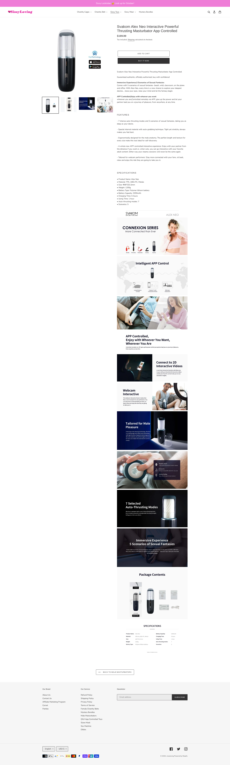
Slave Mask (85, 722)
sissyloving (170, 756)
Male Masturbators (88, 715)
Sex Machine (86, 726)
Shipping (131, 39)
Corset (45, 705)
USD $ (61, 749)
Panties (45, 709)
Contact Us (47, 698)
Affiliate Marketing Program (53, 702)
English (48, 749)
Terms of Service (88, 705)
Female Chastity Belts (90, 709)
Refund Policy (86, 695)
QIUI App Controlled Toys (91, 719)
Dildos (83, 729)
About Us (46, 695)
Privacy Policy (86, 702)
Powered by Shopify (181, 756)
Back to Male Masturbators (117, 672)
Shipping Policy (87, 698)
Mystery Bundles (88, 712)
